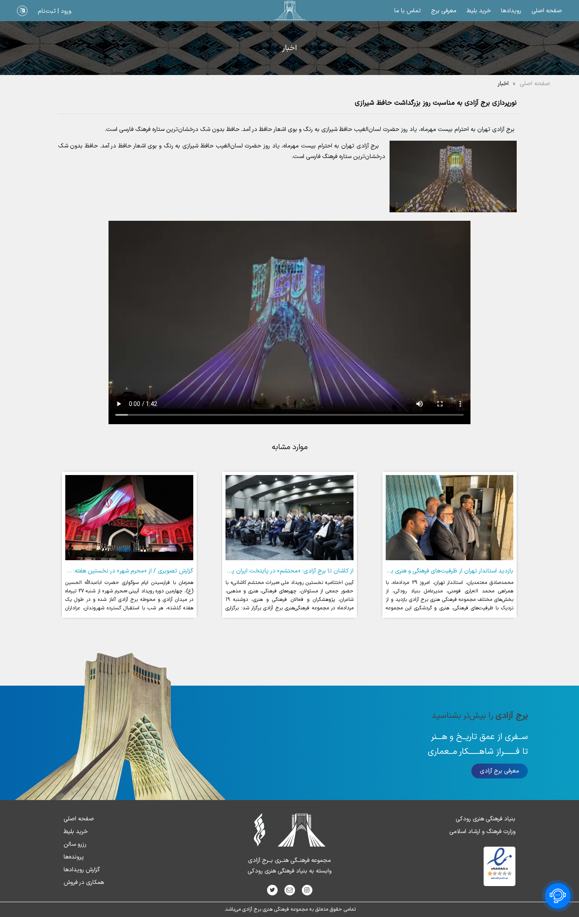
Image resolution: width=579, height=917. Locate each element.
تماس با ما (407, 10)
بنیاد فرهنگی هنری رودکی (485, 818)
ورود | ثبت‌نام (54, 11)
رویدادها (511, 10)
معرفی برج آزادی (499, 771)
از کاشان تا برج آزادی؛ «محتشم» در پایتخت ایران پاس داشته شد (276, 571)
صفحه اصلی (547, 10)
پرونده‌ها (74, 857)
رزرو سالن (75, 844)
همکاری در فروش (84, 882)
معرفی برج (444, 10)
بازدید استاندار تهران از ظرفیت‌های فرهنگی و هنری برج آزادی (442, 571)
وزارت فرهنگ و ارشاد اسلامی (482, 831)
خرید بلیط (479, 10)
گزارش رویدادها (82, 869)
